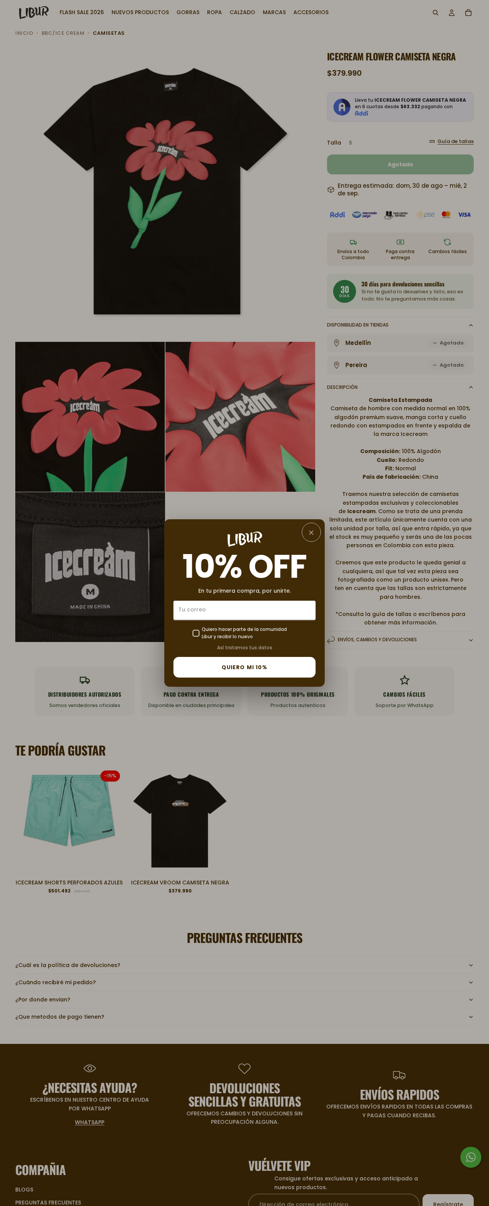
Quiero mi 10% (245, 667)
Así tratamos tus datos (244, 647)
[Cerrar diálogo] (311, 532)
